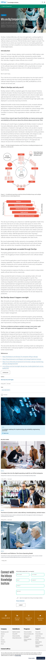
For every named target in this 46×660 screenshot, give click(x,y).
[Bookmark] (40, 8)
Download (5, 372)
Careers (2, 635)
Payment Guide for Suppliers (39, 646)
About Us (3, 633)
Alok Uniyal (3, 379)
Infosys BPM (14, 633)
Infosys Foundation (28, 631)
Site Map (37, 639)
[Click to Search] (42, 2)
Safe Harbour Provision (40, 637)
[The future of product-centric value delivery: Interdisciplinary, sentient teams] (23, 494)
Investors (2, 639)
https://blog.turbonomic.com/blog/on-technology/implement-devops (21, 359)
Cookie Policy (38, 635)
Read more (6, 433)
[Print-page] (43, 8)
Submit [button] (21, 605)
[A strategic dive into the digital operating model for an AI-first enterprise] (23, 455)
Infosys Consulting (16, 635)
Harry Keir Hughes (9, 379)
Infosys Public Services (16, 637)
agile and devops (6, 390)
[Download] (34, 8)
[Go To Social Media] (37, 8)
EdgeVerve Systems (16, 631)
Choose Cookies (31, 658)
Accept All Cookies (41, 658)
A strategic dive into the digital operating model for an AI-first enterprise (22, 473)
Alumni (2, 643)
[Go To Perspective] (1, 6)
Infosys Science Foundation (27, 636)
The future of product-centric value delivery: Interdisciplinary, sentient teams (23, 512)
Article (3, 427)
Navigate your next (5, 631)
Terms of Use (37, 631)
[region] (23, 655)
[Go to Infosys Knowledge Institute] (9, 2)
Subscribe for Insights (45, 12)
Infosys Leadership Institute (27, 640)
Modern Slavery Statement (38, 642)
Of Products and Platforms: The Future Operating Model (17, 553)
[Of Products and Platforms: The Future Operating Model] (23, 535)
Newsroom (3, 641)
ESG (1, 637)
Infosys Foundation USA (28, 633)
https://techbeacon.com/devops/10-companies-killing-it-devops (20, 356)
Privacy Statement (20, 600)
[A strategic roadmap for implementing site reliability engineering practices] (23, 411)
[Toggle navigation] (44, 2)
